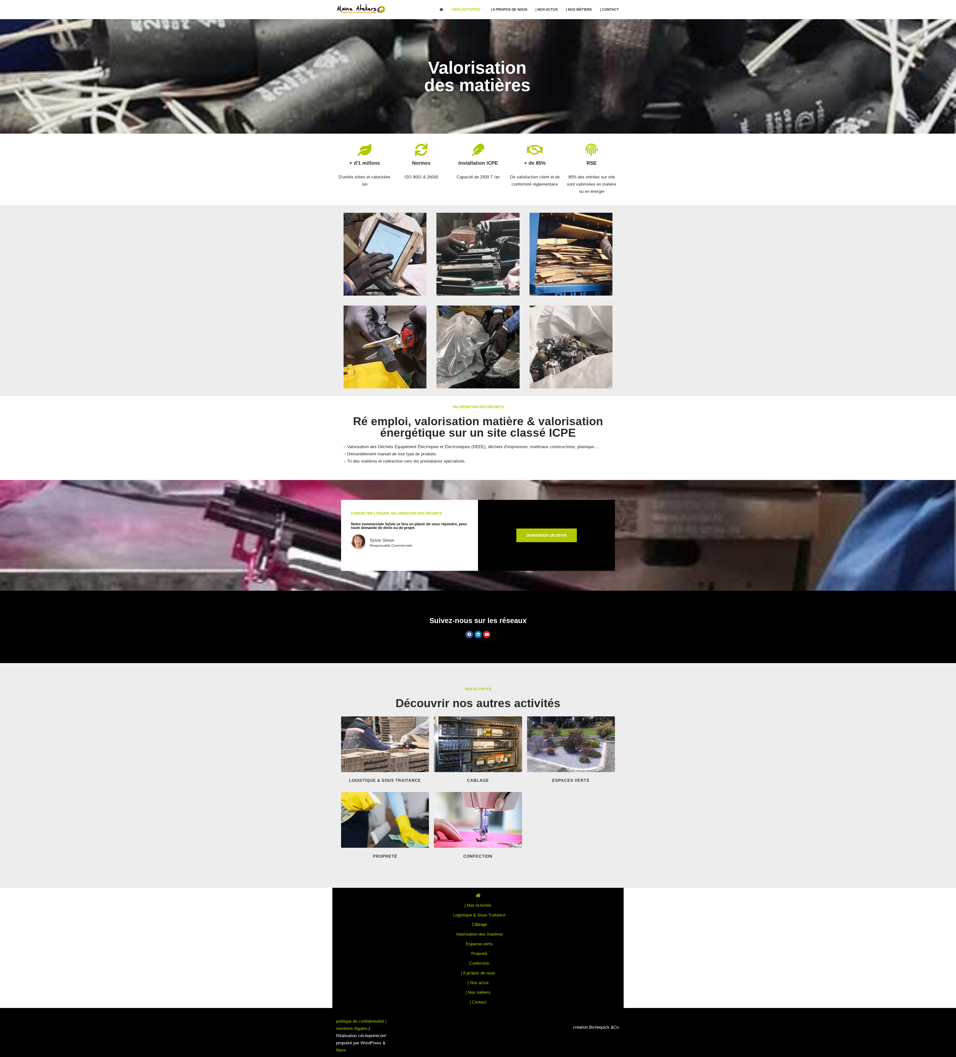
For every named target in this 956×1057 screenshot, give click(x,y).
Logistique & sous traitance (385, 780)
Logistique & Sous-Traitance (479, 915)
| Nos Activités (478, 905)
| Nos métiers (579, 9)
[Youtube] (486, 634)
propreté (385, 856)
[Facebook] (469, 634)
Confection (479, 963)
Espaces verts (479, 944)
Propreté (479, 953)
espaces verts (571, 780)
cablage (478, 780)
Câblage (479, 924)
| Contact (609, 9)
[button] (482, 9)
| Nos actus (547, 9)
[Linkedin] (478, 634)
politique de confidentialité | (361, 1021)
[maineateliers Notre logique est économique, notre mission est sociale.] (362, 9)
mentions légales (351, 1028)
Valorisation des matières (479, 934)
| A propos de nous (509, 9)
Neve (341, 1050)
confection (477, 856)
